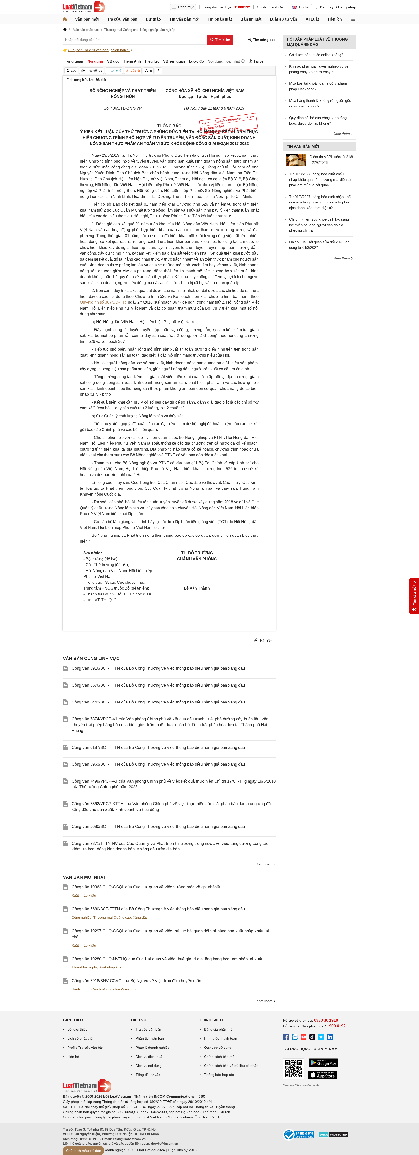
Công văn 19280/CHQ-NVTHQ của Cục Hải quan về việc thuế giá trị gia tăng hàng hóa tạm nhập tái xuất (167, 959)
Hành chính (81, 989)
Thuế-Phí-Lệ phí (84, 967)
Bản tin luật (250, 19)
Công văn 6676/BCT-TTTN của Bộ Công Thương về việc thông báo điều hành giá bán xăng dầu (158, 685)
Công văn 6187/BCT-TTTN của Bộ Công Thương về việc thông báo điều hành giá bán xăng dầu (158, 747)
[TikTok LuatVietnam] (312, 1037)
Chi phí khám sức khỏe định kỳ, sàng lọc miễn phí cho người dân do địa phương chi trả (319, 224)
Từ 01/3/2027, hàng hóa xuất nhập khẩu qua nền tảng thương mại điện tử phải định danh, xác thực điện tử (320, 202)
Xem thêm (264, 864)
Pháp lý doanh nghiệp (153, 1047)
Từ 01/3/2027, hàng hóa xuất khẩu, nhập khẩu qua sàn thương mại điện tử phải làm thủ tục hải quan (320, 179)
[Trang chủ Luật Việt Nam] (84, 7)
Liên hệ (73, 1057)
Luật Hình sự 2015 (182, 1150)
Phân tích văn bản (150, 1038)
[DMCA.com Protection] (333, 1136)
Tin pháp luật (220, 19)
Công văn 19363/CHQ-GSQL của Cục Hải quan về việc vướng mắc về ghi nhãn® (146, 887)
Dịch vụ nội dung (149, 1066)
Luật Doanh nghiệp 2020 (115, 1150)
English (304, 7)
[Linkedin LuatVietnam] (330, 1037)
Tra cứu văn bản (122, 19)
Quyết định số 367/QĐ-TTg (103, 302)
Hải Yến (266, 640)
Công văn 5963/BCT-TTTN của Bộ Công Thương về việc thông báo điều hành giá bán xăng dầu (158, 764)
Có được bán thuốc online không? (316, 55)
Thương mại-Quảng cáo (112, 917)
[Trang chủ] (65, 19)
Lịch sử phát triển (81, 1038)
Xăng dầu (140, 917)
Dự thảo (153, 19)
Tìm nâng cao (264, 40)
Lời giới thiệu (78, 1029)
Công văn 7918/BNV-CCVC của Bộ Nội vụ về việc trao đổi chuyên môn (136, 980)
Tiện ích (334, 19)
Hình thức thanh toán (220, 1038)
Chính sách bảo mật (220, 1057)
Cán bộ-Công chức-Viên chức (114, 989)
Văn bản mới (87, 19)
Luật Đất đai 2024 (151, 1150)
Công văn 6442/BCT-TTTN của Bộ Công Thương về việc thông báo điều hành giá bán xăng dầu (158, 702)
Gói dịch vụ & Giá (270, 7)
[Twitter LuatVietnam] (321, 1037)
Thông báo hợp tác (219, 1075)
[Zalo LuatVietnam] (295, 1037)
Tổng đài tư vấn (148, 1075)
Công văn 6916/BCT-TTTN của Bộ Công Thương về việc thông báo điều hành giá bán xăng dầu (158, 668)
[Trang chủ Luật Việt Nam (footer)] (87, 1091)
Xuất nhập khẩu (84, 895)
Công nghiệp (81, 917)
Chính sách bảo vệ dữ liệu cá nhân (231, 1066)
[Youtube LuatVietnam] (303, 1037)
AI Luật (312, 19)
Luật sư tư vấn (283, 19)
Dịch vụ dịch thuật (149, 1057)
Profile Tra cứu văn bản (86, 1047)
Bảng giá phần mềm (220, 1029)
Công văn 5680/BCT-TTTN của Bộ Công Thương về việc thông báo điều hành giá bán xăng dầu (158, 826)
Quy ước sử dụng (217, 1047)
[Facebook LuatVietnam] (286, 1037)
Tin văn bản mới (184, 19)
